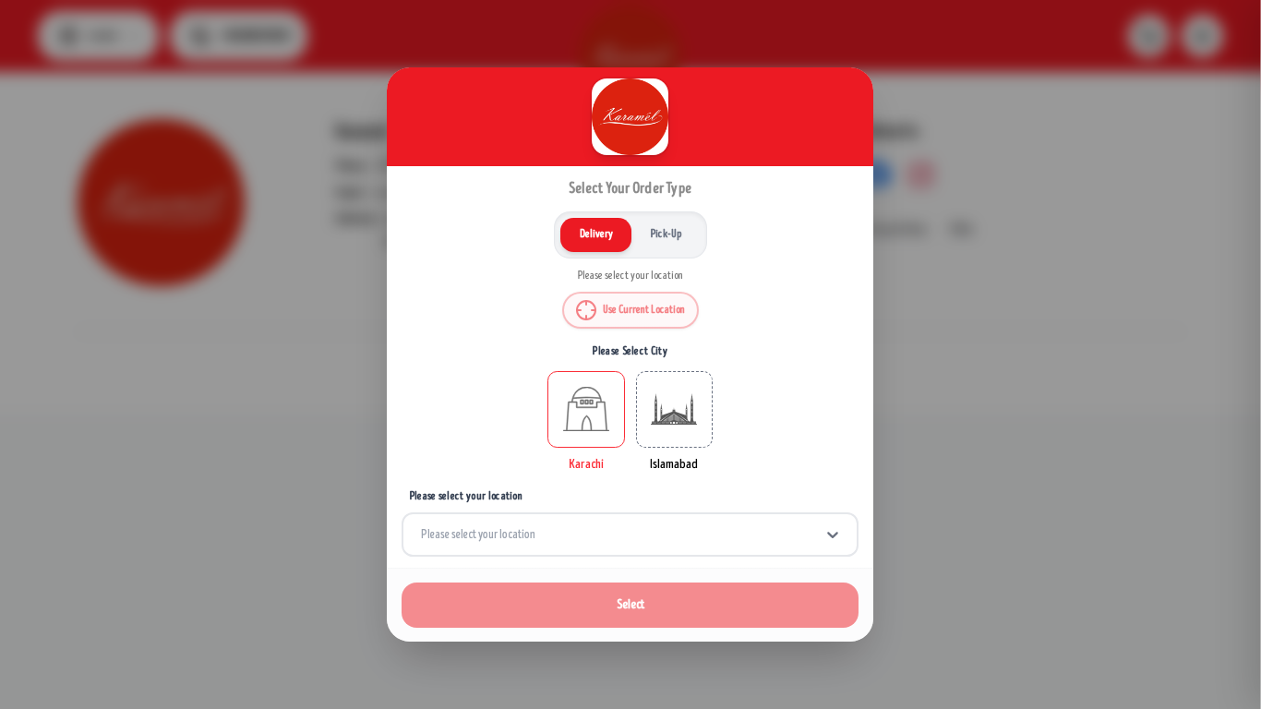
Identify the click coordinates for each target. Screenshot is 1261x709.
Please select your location (466, 496)
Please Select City (631, 351)
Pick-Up (666, 234)
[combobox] (422, 534)
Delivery (596, 234)
